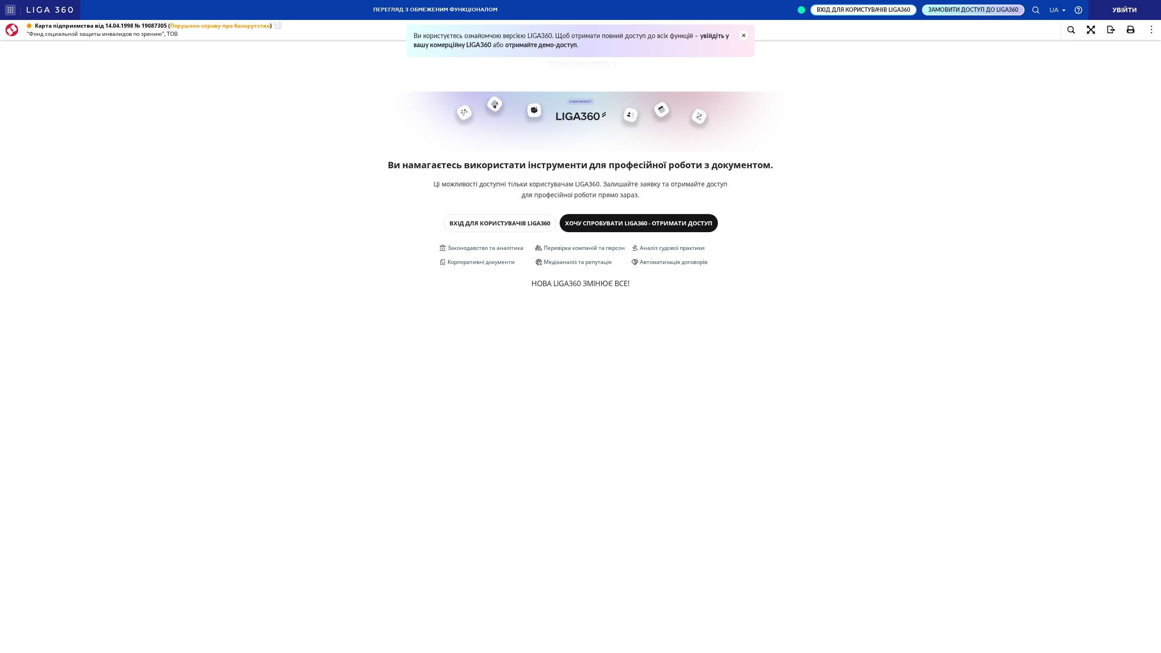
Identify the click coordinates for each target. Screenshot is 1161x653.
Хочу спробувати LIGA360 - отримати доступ (638, 223)
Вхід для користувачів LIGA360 (499, 223)
